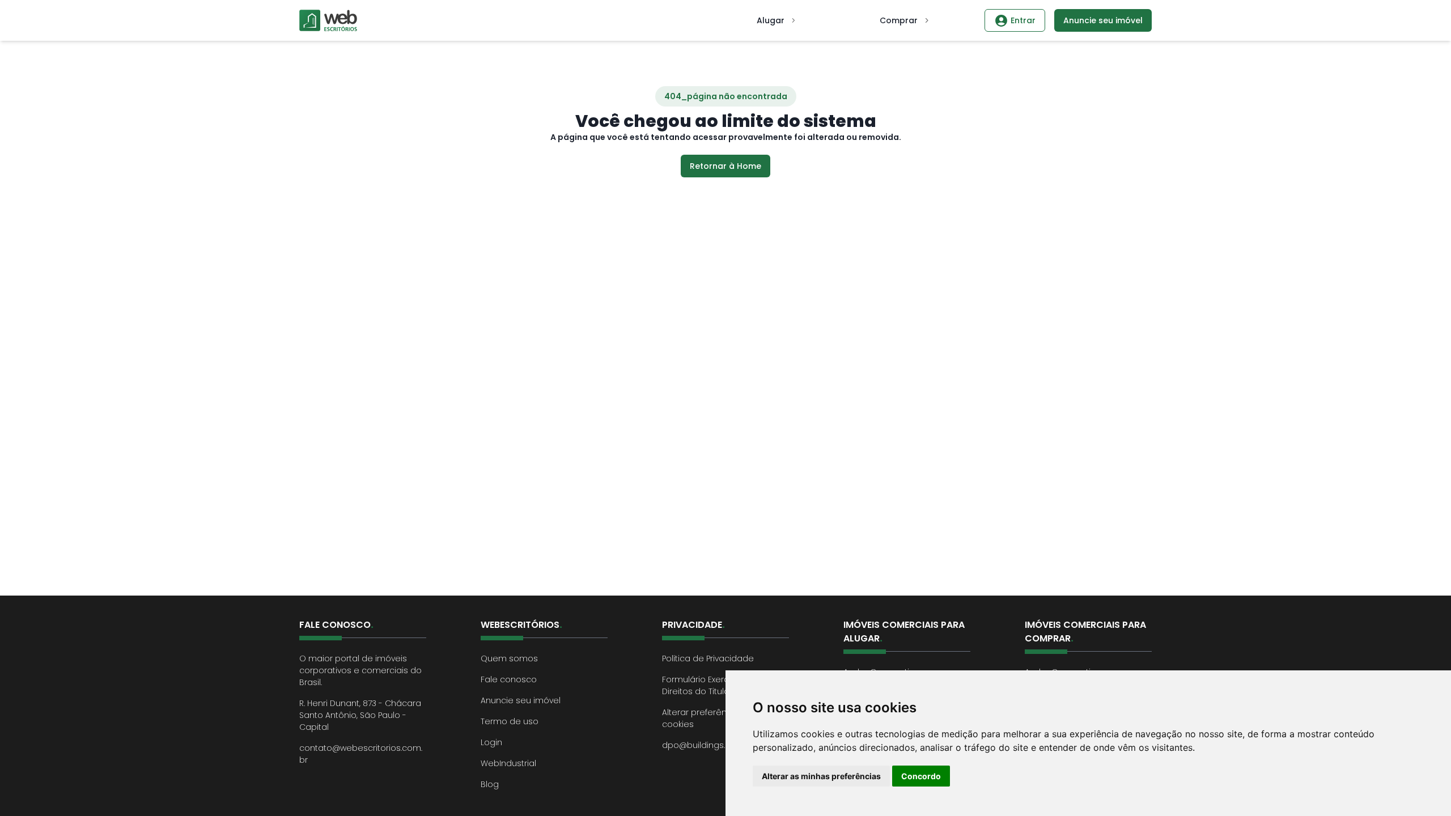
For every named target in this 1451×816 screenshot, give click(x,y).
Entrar (1023, 20)
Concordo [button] (921, 776)
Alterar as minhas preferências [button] (821, 776)
